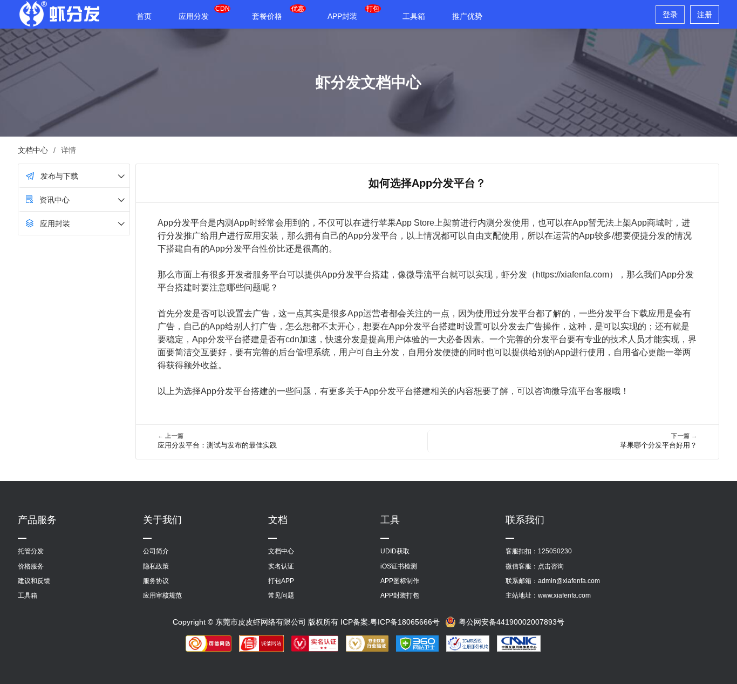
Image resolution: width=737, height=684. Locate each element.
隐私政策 (156, 566)
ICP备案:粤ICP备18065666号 (390, 622)
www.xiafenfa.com (564, 595)
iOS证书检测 (398, 566)
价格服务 (31, 566)
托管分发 (31, 551)
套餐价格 (267, 16)
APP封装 (342, 16)
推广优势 (467, 16)
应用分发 (194, 16)
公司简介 (156, 551)
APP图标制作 (399, 581)
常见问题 (281, 595)
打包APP (281, 581)
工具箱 (413, 16)
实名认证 (281, 566)
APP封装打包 (399, 595)
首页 (144, 16)
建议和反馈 (34, 581)
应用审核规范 (162, 595)
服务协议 (156, 581)
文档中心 (33, 150)
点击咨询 (551, 566)
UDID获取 (395, 551)
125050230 (555, 551)
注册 (704, 14)
